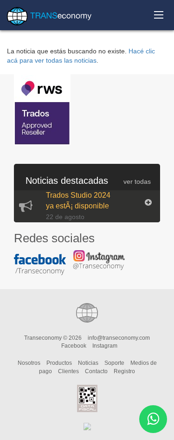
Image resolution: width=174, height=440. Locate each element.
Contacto (96, 371)
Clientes (68, 371)
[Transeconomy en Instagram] (101, 264)
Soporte (114, 363)
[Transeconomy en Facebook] (42, 269)
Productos (59, 363)
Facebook (73, 346)
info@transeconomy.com (119, 338)
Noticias (88, 363)
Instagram (104, 346)
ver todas (137, 181)
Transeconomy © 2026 (53, 338)
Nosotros (29, 363)
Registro (124, 371)
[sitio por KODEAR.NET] (87, 426)
